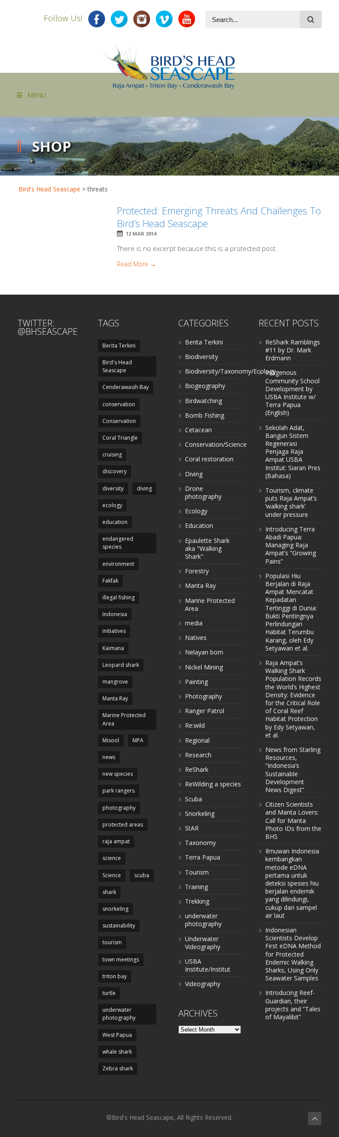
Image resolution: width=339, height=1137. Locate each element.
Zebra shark (117, 1068)
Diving (194, 474)
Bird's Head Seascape (49, 189)
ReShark (196, 769)
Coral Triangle (120, 437)
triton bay (114, 976)
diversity (113, 488)
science (111, 858)
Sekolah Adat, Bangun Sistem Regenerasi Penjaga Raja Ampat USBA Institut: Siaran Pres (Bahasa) (292, 451)
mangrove (115, 681)
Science (111, 875)
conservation (118, 404)
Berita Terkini (119, 345)
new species (117, 774)
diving (144, 488)
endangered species (117, 542)
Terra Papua (202, 857)
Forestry (197, 571)
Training (196, 887)
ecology (112, 505)
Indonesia (114, 614)
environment (118, 564)
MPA (137, 740)
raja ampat (116, 841)
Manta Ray (115, 698)
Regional (197, 740)
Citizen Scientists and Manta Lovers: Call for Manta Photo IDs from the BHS (293, 820)
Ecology (196, 511)
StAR (192, 828)
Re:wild (195, 725)
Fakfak (110, 580)
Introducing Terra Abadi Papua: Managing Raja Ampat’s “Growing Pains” (290, 545)
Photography (203, 696)
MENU (36, 95)
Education (199, 525)
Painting (196, 681)
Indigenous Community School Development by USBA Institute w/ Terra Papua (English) (292, 392)
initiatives (114, 631)
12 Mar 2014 (141, 233)
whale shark (117, 1051)
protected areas (122, 824)
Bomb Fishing (204, 415)
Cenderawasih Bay (125, 387)
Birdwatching (203, 400)
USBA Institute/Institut (207, 965)
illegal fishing (118, 597)
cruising (112, 454)
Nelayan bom (204, 652)
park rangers (118, 790)
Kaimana (113, 648)
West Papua (117, 1035)
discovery (114, 471)
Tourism (197, 872)
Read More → (136, 264)
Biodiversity (201, 356)
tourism (112, 942)
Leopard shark (120, 665)
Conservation (119, 421)
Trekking (197, 901)
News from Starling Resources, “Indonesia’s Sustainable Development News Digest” (292, 769)
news (108, 757)
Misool (110, 740)
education (115, 522)
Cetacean (198, 430)
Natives (196, 637)
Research (198, 755)
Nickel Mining (204, 667)
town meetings (120, 959)
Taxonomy (200, 842)
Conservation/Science (216, 444)
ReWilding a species (213, 784)
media (194, 623)
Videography (202, 984)
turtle (109, 993)
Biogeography (205, 385)
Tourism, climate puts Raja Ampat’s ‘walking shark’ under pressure (291, 502)
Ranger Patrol (204, 711)
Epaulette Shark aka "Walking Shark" (207, 548)
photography (119, 808)
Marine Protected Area (124, 719)
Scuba (193, 799)
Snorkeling (200, 813)
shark (109, 892)
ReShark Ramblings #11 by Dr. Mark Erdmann (292, 350)
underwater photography (119, 1013)
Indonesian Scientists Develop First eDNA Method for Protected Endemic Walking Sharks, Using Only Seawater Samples (293, 954)
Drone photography (203, 492)
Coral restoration (209, 459)
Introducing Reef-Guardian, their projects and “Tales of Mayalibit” (292, 1004)
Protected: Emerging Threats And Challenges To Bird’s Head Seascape (219, 217)
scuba (141, 875)
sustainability (118, 925)
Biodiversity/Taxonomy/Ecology (230, 371)
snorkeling (115, 909)
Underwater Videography (202, 943)
